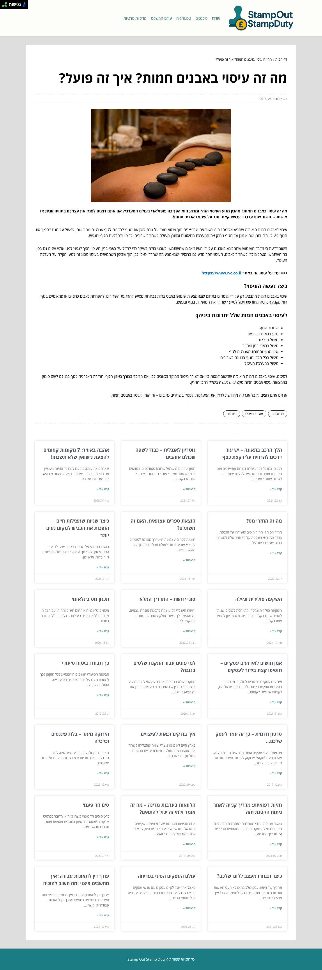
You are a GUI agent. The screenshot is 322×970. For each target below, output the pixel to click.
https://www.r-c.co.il (221, 273)
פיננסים (201, 18)
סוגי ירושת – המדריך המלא (167, 598)
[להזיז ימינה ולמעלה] (6, 3)
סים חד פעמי (96, 804)
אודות (216, 18)
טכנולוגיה (183, 18)
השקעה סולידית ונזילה (258, 598)
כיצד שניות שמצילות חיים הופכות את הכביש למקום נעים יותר (77, 527)
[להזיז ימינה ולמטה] (6, 6)
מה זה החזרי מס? (264, 520)
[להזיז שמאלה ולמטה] (3, 6)
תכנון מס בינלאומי (90, 598)
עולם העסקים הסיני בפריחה (166, 876)
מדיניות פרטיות (135, 18)
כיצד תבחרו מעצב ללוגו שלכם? (249, 876)
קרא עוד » (276, 489)
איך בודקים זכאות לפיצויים (168, 733)
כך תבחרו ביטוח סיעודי (85, 662)
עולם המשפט (161, 18)
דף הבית (281, 59)
